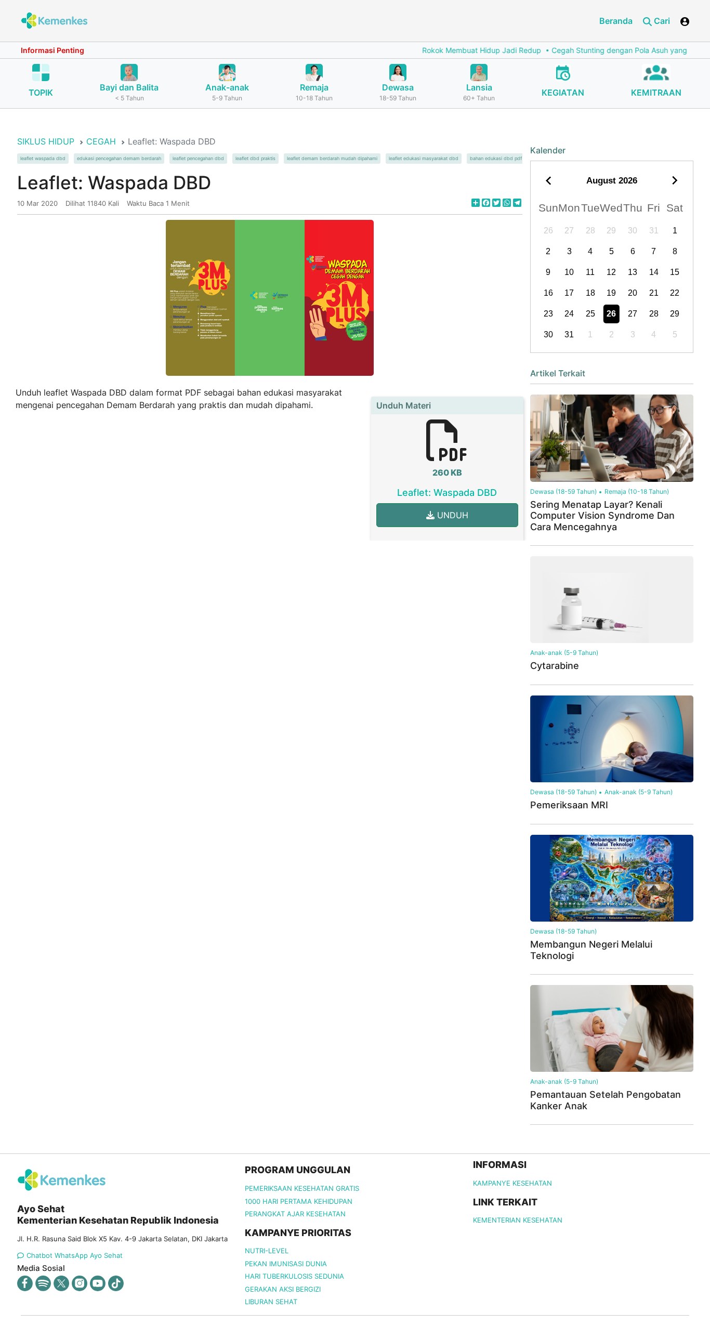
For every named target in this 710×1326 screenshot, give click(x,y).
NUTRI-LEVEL (266, 1250)
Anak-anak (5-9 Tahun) (564, 653)
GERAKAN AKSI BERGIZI (283, 1289)
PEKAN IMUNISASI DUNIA (286, 1263)
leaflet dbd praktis (255, 158)
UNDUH (451, 515)
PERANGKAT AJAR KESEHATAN (295, 1214)
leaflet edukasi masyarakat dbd (423, 158)
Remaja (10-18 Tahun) (636, 491)
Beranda (616, 21)
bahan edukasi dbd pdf (496, 158)
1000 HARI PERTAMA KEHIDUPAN (298, 1201)
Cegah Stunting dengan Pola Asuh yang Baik (603, 50)
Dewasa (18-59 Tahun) (563, 491)
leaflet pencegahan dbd (198, 158)
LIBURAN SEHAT (271, 1301)
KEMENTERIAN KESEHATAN (517, 1220)
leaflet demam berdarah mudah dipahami (332, 158)
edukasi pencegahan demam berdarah (119, 158)
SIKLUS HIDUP (45, 141)
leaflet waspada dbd (42, 158)
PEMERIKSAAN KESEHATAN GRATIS (302, 1188)
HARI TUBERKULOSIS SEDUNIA (294, 1276)
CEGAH (101, 141)
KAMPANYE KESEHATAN (512, 1183)
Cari (661, 21)
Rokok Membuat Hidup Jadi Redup (456, 50)
